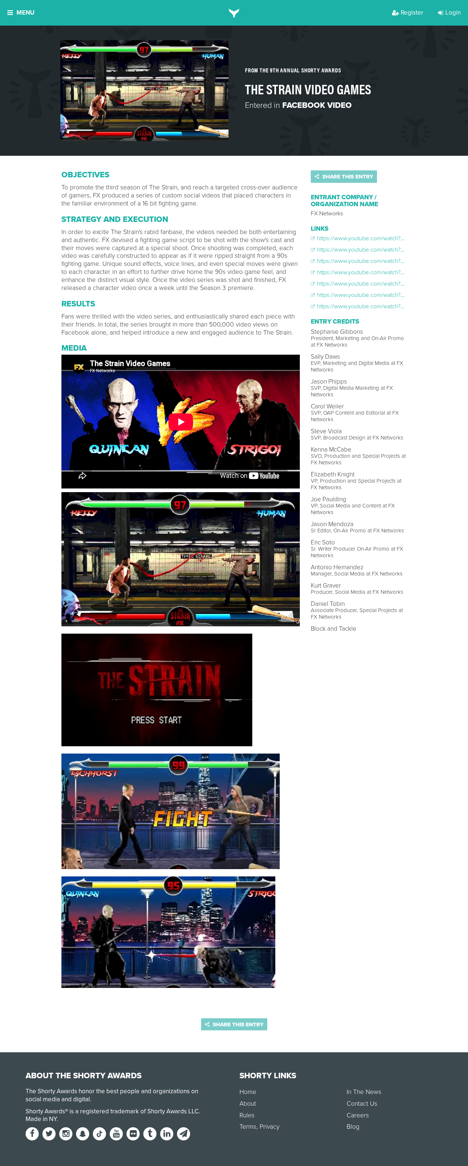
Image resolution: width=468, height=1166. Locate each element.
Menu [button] (25, 12)
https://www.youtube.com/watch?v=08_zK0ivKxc (377, 283)
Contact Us (362, 1103)
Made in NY (41, 1119)
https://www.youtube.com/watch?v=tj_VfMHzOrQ (377, 306)
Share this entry (347, 176)
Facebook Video (317, 105)
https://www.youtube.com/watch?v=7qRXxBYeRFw (380, 295)
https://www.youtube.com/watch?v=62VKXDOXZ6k (380, 261)
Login (453, 12)
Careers (358, 1115)
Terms (247, 1127)
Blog (353, 1127)
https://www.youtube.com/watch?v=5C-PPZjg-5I (376, 238)
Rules (246, 1115)
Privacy (269, 1127)
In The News (364, 1092)
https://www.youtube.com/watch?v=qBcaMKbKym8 (380, 272)
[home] (234, 13)
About (247, 1103)
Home (247, 1092)
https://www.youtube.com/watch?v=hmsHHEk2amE (380, 249)
